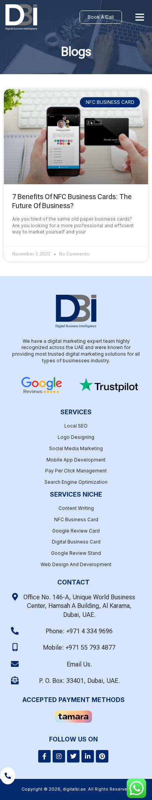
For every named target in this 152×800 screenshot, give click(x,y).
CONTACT (73, 582)
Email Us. (79, 664)
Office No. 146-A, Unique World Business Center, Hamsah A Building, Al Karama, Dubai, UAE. (79, 605)
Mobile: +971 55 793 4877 (79, 647)
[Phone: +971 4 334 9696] (15, 631)
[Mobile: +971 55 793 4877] (15, 647)
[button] (140, 17)
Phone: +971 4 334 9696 (79, 631)
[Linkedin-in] (87, 756)
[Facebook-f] (44, 756)
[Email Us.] (15, 664)
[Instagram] (59, 756)
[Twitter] (73, 756)
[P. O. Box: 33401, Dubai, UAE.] (15, 680)
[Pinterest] (102, 756)
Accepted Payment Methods (73, 700)
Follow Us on (73, 739)
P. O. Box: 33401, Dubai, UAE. (79, 680)
